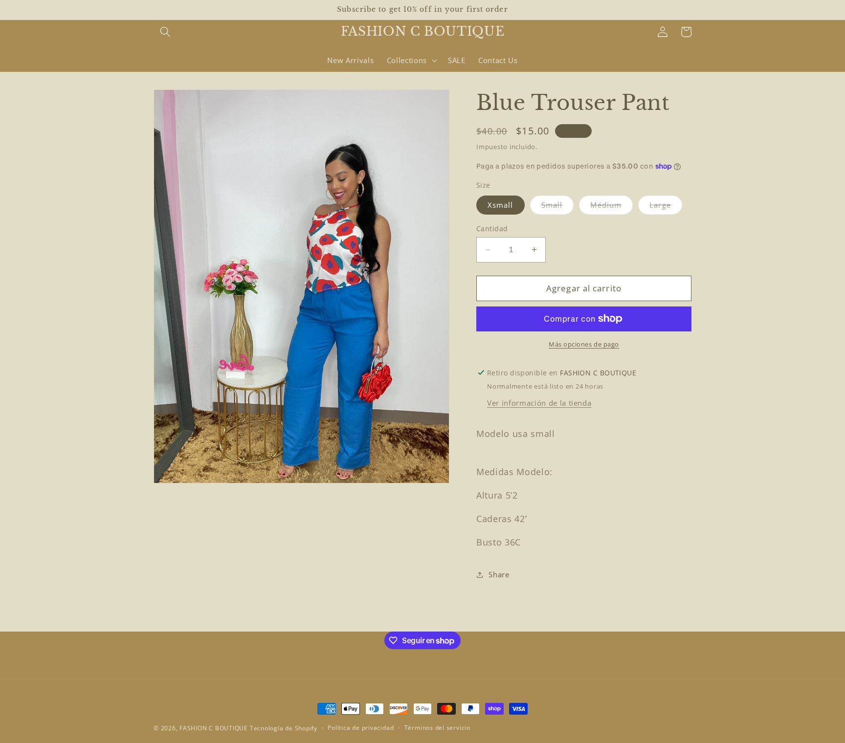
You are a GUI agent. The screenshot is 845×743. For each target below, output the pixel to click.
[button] (165, 32)
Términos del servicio (437, 727)
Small (557, 206)
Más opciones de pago (584, 344)
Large (665, 206)
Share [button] (499, 574)
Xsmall (500, 204)
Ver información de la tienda (539, 403)
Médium (611, 206)
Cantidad (492, 228)
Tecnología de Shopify (283, 728)
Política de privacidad (361, 727)
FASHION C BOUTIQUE (213, 728)
